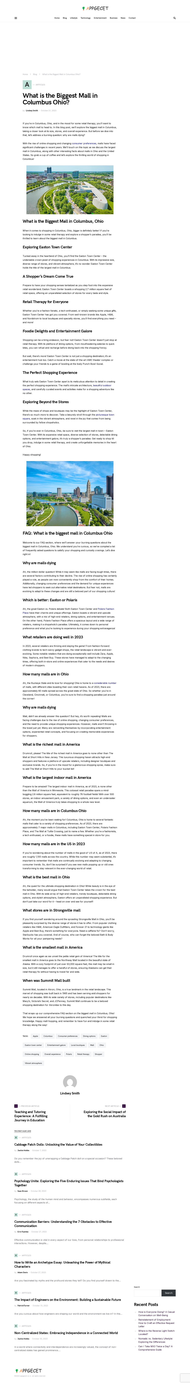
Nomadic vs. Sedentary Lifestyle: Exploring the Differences (155, 1340)
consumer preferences (84, 143)
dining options (89, 1036)
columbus (48, 1036)
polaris (69, 1054)
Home (25, 74)
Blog (35, 74)
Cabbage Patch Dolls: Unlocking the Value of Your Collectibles (58, 1145)
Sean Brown (23, 1191)
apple (35, 1036)
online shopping (32, 1054)
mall (92, 1045)
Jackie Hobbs (23, 1150)
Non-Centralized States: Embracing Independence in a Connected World (66, 1333)
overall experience (53, 1054)
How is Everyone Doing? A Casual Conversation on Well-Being (156, 1314)
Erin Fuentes (23, 1232)
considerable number (105, 683)
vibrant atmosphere (33, 1063)
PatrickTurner (24, 1305)
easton (104, 1036)
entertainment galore (56, 1045)
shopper (98, 1054)
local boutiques (78, 1045)
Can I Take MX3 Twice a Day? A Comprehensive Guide (155, 1348)
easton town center (33, 1045)
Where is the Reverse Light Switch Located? (156, 1332)
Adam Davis (23, 1272)
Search (137, 1287)
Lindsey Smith (32, 110)
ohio (102, 1045)
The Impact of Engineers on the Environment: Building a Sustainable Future (67, 1300)
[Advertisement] (95, 43)
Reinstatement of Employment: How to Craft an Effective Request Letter (156, 1323)
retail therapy (83, 1054)
